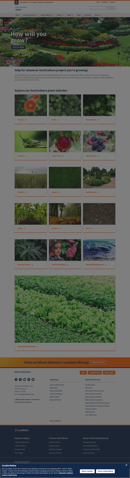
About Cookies (87, 471)
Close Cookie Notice (105, 471)
